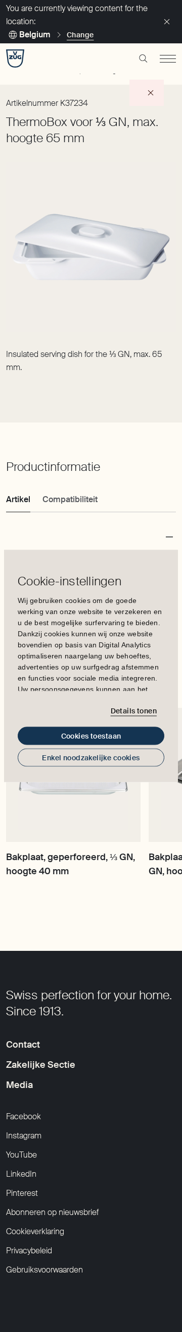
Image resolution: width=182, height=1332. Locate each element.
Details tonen (134, 710)
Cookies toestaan (91, 736)
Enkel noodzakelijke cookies (91, 757)
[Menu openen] (168, 58)
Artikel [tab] (18, 499)
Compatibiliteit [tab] (70, 499)
